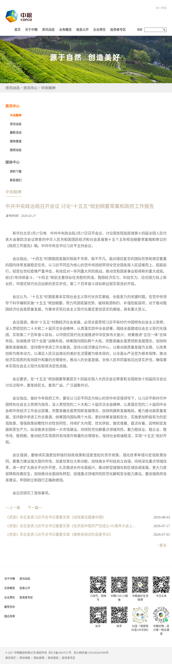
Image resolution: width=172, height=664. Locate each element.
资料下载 (16, 171)
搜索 (139, 29)
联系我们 (16, 180)
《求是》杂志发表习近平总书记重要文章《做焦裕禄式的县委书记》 (59, 534)
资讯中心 (30, 88)
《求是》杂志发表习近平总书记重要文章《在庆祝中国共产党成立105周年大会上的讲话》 (72, 526)
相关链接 (53, 658)
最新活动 (16, 132)
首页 (17, 29)
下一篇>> (35, 508)
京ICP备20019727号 (59, 652)
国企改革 (9, 616)
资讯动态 (48, 29)
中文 (164, 8)
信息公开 (82, 29)
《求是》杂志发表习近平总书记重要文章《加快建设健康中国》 (55, 517)
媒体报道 (16, 141)
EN (157, 8)
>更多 (162, 545)
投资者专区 (118, 29)
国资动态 (16, 150)
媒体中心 (12, 162)
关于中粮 (31, 29)
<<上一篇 (12, 508)
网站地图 (24, 658)
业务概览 (65, 29)
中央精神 (48, 88)
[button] (31, 29)
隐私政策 (39, 658)
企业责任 (99, 29)
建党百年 (9, 607)
